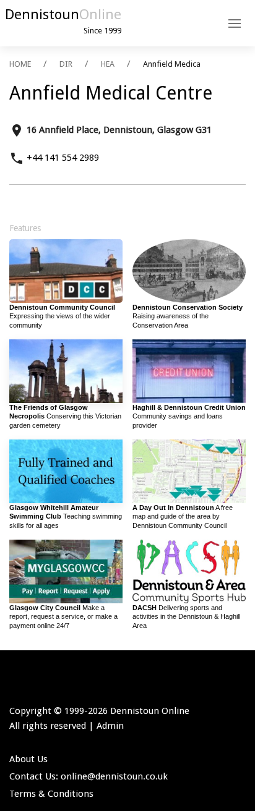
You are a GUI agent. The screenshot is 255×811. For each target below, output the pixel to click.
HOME (20, 64)
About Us (28, 759)
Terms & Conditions (51, 793)
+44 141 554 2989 (63, 157)
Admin (110, 725)
